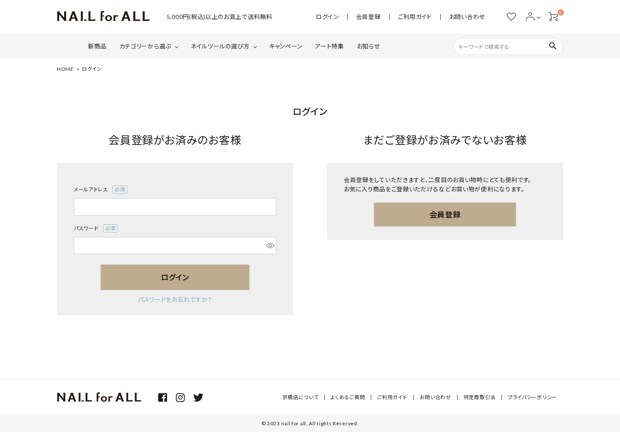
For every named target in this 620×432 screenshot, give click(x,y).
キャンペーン (285, 46)
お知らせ (368, 46)
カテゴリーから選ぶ (145, 46)
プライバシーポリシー (532, 397)
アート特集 (329, 46)
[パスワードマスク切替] (270, 245)
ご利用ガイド (415, 17)
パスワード (92, 229)
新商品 (97, 46)
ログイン (327, 17)
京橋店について (301, 397)
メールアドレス (97, 190)
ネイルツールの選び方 (220, 46)
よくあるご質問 (348, 397)
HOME (65, 69)
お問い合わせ (467, 17)
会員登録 (368, 17)
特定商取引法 (480, 397)
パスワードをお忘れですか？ (175, 299)
